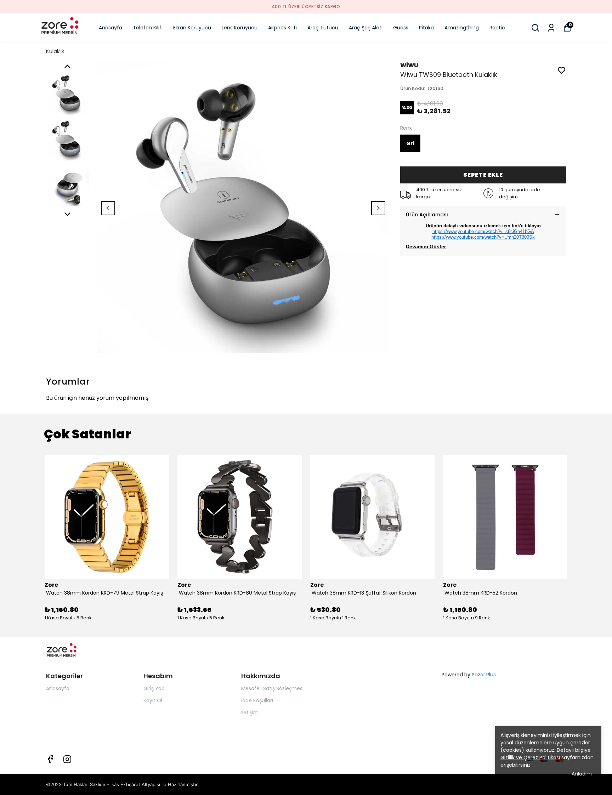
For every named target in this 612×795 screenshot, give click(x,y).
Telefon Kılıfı (148, 27)
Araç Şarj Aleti (365, 27)
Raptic (497, 27)
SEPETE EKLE (483, 175)
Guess (400, 27)
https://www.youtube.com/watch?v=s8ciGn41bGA (483, 231)
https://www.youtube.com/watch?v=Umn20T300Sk (483, 237)
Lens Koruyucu (239, 27)
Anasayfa (110, 27)
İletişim (250, 712)
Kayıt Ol (152, 700)
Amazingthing (461, 27)
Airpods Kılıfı (282, 27)
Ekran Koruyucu (192, 27)
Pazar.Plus (484, 674)
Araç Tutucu (322, 27)
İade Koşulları (257, 700)
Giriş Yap (154, 688)
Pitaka (426, 27)
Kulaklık (55, 51)
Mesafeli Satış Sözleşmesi (272, 688)
